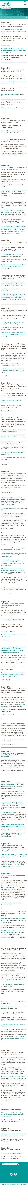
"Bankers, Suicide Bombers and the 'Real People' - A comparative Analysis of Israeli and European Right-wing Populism (13, 334)
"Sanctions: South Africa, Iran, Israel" (10, 508)
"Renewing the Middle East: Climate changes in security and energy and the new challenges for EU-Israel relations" (13, 1114)
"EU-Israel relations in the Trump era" (10, 254)
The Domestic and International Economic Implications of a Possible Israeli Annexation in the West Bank (13, 153)
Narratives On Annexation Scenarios (10, 130)
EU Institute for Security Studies (15, 991)
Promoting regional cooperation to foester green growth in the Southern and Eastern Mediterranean (13, 181)
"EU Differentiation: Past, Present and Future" (12, 289)
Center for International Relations (9, 621)
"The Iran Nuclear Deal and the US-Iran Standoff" (13, 259)
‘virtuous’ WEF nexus (7, 108)
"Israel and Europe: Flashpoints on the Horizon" (13, 553)
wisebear (24, 1184)
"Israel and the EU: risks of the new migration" (12, 447)
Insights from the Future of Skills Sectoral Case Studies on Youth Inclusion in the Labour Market (13, 50)
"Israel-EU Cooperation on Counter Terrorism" (13, 1076)
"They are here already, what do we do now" (12, 452)
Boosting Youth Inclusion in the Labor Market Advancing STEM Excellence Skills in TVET (13, 31)
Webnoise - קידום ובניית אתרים (9, 1184)
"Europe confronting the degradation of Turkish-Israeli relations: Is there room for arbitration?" (12, 803)
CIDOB (10, 574)
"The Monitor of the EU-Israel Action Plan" (12, 1153)
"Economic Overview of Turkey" (10, 791)
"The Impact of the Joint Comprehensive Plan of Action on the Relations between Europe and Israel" (13, 266)
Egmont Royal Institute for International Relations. (13, 589)
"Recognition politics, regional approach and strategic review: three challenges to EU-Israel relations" (12, 570)
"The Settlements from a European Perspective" (13, 984)
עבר (25, 1)
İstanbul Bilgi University (17, 786)
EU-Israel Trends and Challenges (10, 94)
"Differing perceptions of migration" (10, 457)
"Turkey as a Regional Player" (8, 812)
